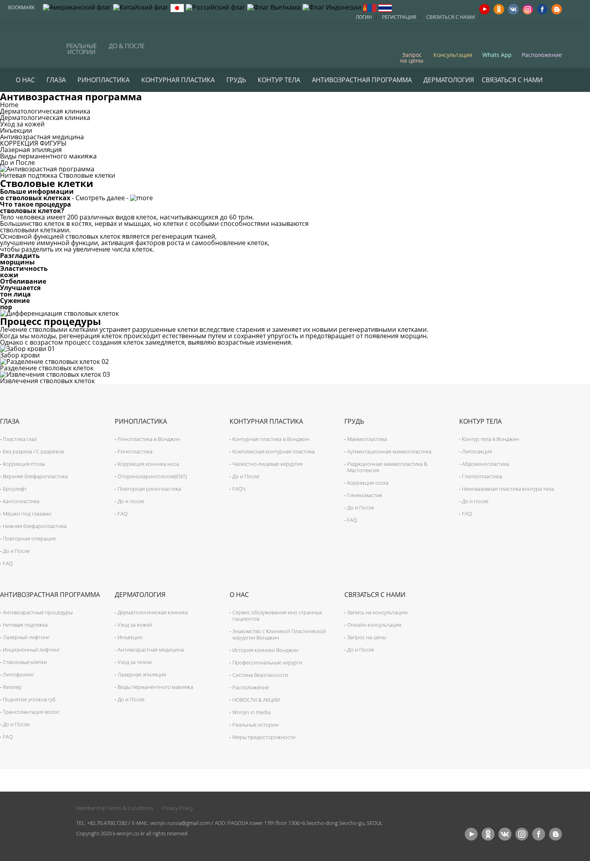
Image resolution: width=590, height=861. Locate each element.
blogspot (556, 9)
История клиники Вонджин (265, 650)
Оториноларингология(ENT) (152, 476)
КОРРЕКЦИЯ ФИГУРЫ (33, 143)
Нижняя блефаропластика (35, 526)
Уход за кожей (22, 124)
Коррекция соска (368, 482)
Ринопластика (103, 79)
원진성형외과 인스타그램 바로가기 (521, 834)
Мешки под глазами (27, 513)
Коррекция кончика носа (148, 463)
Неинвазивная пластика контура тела (508, 488)
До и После (17, 162)
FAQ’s (239, 488)
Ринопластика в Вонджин (149, 439)
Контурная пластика (178, 79)
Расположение (542, 54)
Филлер (12, 686)
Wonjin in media (251, 712)
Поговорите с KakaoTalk (8, 45)
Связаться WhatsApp (52, 45)
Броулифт (15, 488)
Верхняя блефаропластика (35, 476)
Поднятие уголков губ (29, 699)
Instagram (528, 9)
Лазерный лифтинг (26, 637)
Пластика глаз (20, 439)
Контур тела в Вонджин (490, 439)
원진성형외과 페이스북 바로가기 (538, 834)
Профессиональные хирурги (267, 662)
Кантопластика (21, 501)
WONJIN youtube (484, 9)
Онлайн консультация (374, 624)
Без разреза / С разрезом (33, 451)
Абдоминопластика (485, 463)
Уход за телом (135, 662)
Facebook (542, 9)
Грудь (236, 79)
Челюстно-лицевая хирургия (267, 463)
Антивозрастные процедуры (38, 612)
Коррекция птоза (24, 463)
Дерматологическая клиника (45, 117)
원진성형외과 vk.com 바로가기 (504, 834)
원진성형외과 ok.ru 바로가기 (488, 834)
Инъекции (16, 130)
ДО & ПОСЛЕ (126, 46)
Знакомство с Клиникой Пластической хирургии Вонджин (279, 634)
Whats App (497, 54)
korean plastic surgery (73, 838)
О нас (25, 79)
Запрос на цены (411, 57)
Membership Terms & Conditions (114, 808)
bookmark (21, 7)
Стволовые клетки (87, 175)
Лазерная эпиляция (31, 149)
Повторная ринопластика (149, 488)
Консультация (452, 54)
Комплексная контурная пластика (273, 451)
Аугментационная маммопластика (389, 451)
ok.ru (499, 9)
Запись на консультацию (377, 612)
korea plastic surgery (23, 838)
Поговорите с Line (30, 45)
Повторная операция (29, 538)
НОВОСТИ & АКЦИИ (256, 699)
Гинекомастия (364, 495)
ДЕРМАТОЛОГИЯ (448, 79)
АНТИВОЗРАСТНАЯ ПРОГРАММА (362, 79)
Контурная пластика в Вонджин (270, 439)
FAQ (8, 563)
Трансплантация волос (31, 711)
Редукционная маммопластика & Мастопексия (387, 467)
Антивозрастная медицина (42, 136)
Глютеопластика (482, 476)
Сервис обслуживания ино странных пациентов (277, 615)
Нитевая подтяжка (28, 175)
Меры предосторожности (263, 737)
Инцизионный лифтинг (31, 649)
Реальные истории (81, 49)
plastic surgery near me (126, 838)
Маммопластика (367, 439)
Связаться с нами (450, 17)
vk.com (513, 9)
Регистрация (399, 17)
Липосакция (477, 451)
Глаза (56, 79)
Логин (364, 17)
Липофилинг (18, 674)
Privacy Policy (177, 808)
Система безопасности (260, 674)
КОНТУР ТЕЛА (279, 79)
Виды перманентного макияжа (48, 156)
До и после (131, 501)
